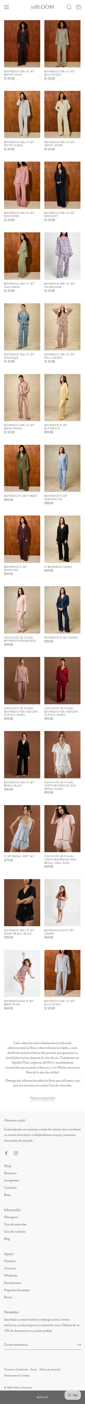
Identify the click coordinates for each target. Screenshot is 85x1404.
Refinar (42, 1397)
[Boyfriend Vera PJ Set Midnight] (62, 185)
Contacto (10, 1268)
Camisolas (10, 1187)
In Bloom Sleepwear (22, 1387)
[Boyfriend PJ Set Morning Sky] (62, 468)
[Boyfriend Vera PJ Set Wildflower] (62, 256)
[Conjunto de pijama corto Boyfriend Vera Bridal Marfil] (62, 754)
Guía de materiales (15, 1224)
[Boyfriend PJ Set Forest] (22, 468)
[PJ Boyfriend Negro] (62, 539)
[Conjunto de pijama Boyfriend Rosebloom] (22, 610)
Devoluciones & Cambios (17, 1375)
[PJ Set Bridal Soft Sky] (22, 828)
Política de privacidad (50, 1369)
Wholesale (10, 1275)
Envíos (34, 1369)
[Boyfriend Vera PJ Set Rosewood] (22, 185)
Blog (7, 1238)
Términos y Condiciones (16, 1369)
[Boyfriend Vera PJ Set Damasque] (22, 327)
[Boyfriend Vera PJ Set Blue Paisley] (62, 43)
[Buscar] (69, 7)
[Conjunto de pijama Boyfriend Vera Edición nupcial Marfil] (22, 680)
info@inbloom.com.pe (47, 1134)
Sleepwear (10, 1173)
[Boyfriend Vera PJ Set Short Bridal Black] (22, 902)
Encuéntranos (12, 1282)
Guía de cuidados (15, 1231)
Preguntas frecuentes (17, 1290)
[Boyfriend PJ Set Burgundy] (22, 539)
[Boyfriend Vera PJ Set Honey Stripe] (62, 114)
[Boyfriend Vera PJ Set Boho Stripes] (22, 397)
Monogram (11, 1217)
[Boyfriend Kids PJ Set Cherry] (62, 902)
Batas (7, 1194)
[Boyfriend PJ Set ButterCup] (62, 397)
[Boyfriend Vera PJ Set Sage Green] (22, 256)
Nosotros (9, 1261)
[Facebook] (6, 1152)
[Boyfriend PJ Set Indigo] (62, 610)
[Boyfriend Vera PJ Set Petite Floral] (22, 114)
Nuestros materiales (42, 1098)
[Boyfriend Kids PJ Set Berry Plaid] (22, 973)
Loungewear (11, 1180)
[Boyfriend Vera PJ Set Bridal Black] (22, 754)
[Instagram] (16, 1152)
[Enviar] (79, 1344)
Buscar (8, 1297)
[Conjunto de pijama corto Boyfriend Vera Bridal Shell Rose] (62, 828)
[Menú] (6, 7)
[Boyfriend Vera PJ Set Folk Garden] (62, 327)
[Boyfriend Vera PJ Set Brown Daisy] (22, 43)
